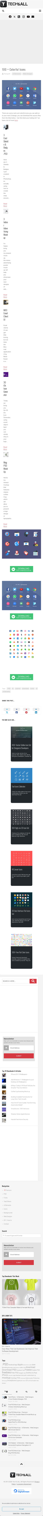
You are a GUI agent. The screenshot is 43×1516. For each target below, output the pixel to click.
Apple (20, 1364)
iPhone (5, 1375)
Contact (6, 1224)
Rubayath (7, 74)
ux (32, 1380)
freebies (6, 1372)
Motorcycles (29, 1378)
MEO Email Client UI (14, 1430)
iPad (35, 1373)
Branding (5, 1367)
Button (17, 1367)
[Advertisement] (21, 41)
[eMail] (32, 16)
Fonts (6, 1198)
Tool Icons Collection (18, 786)
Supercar (19, 1380)
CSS (24, 1367)
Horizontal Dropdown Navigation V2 (19, 1445)
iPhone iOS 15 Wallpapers (19, 1074)
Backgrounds (8, 1213)
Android (11, 1365)
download (25, 688)
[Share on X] (7, 710)
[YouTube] (28, 16)
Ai (12, 688)
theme (24, 1380)
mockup (6, 1377)
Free (23, 1370)
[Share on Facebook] (17, 710)
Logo (14, 1375)
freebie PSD (36, 1370)
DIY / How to (8, 1220)
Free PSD (15, 1373)
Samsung (4, 1380)
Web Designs (27, 74)
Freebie (28, 1370)
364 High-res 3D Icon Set (20, 827)
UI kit (29, 1380)
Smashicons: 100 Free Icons (20, 1108)
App (15, 1365)
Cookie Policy (16, 1513)
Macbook (18, 1375)
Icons (32, 688)
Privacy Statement (25, 1513)
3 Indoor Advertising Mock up (17, 1407)
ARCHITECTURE (27, 1365)
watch (34, 1380)
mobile (29, 1375)
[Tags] (36, 1391)
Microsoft (23, 1375)
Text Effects (7, 1201)
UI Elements (17, 74)
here (16, 120)
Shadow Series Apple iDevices (20, 1114)
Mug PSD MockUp (14, 1453)
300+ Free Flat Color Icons (20, 952)
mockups (22, 1378)
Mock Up (33, 1375)
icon (25, 1373)
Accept (21, 1509)
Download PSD (9, 1369)
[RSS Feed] (18, 16)
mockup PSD (15, 1378)
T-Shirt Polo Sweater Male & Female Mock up (18, 1307)
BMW (33, 1365)
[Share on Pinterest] (26, 710)
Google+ (21, 1373)
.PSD (8, 688)
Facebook (19, 1370)
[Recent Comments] (26, 1391)
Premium (25, 1412)
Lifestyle (10, 1375)
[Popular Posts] (17, 1391)
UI (36, 688)
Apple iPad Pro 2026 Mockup (17, 1422)
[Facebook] (10, 16)
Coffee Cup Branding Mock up (20, 1091)
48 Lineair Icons (17, 869)
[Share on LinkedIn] (36, 710)
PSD (5, 1194)
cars (21, 1367)
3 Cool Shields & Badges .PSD (17, 1399)
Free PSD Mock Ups (14, 1404)
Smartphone (11, 1380)
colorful (17, 688)
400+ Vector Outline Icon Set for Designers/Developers (21, 747)
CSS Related (12, 1443)
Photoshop (36, 1378)
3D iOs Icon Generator (15, 1437)
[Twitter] (14, 17)
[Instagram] (23, 16)
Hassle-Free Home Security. (19, 1119)
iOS (32, 1373)
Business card (12, 1367)
